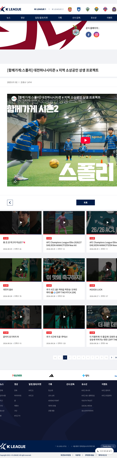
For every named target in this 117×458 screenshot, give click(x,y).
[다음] (112, 357)
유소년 (93, 17)
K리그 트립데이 (107, 395)
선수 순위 (51, 395)
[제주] (105, 9)
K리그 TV (17, 416)
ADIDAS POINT (53, 400)
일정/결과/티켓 (41, 17)
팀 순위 (50, 390)
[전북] (87, 9)
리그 (1, 400)
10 (106, 357)
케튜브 (16, 406)
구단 (1, 406)
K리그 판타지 (106, 390)
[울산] (78, 9)
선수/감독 (76, 17)
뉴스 (8, 17)
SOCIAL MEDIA (87, 406)
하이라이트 (17, 395)
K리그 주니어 (86, 390)
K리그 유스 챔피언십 (88, 395)
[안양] (114, 9)
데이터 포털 (52, 406)
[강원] (96, 9)
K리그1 (31, 390)
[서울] (70, 9)
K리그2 (31, 395)
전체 (1, 390)
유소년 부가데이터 (87, 411)
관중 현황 (51, 411)
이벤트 (109, 17)
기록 (60, 17)
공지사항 (3, 395)
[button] (104, 451)
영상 (23, 17)
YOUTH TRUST (87, 400)
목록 (85, 202)
